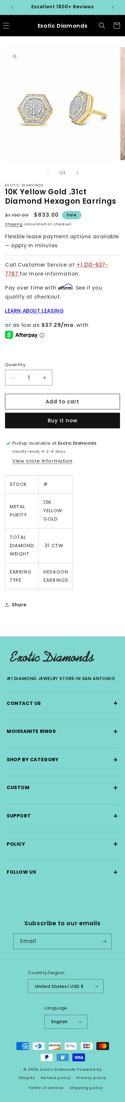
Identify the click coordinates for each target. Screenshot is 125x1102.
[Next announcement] (112, 7)
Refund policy (55, 1077)
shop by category (62, 760)
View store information (42, 461)
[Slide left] (48, 172)
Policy (62, 844)
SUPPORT (62, 816)
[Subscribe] (104, 941)
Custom (62, 787)
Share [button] (19, 604)
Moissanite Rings (62, 731)
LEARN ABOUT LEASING (34, 310)
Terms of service (45, 1087)
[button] (102, 25)
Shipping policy (86, 1087)
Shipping (14, 224)
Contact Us (62, 703)
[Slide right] (77, 172)
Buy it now (62, 420)
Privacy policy (91, 1077)
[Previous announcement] (12, 7)
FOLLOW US (62, 872)
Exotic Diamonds (58, 1069)
